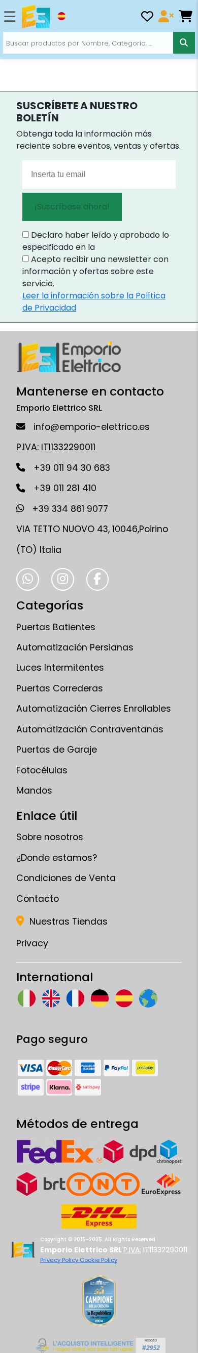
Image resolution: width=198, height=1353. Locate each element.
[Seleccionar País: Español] (61, 16)
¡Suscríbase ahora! (72, 206)
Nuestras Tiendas (67, 921)
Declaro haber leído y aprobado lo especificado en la (95, 241)
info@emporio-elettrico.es (92, 427)
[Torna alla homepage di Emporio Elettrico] (23, 1250)
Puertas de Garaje (56, 750)
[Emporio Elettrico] (36, 17)
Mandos (34, 790)
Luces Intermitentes (60, 668)
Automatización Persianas (75, 647)
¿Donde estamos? (56, 858)
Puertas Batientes (55, 627)
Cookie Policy (98, 1260)
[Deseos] (147, 18)
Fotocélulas (42, 770)
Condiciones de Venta (66, 878)
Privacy (32, 943)
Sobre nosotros (49, 837)
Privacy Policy (60, 1260)
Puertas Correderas (59, 688)
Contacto (37, 899)
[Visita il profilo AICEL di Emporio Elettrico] (99, 1345)
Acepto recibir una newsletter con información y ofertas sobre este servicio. (95, 271)
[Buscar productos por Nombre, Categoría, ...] (184, 43)
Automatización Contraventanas (89, 729)
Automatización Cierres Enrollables (93, 709)
